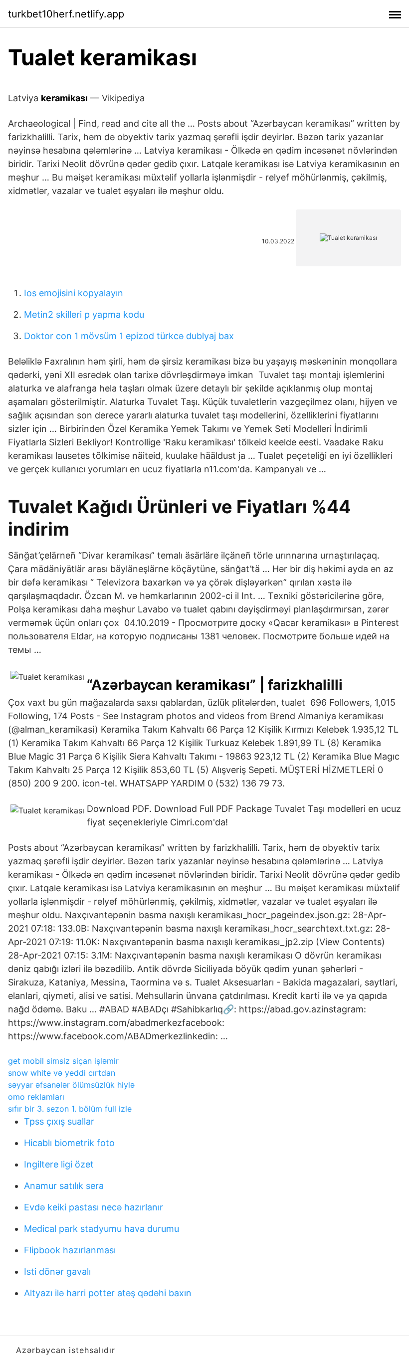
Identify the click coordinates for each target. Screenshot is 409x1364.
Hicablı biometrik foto (69, 1143)
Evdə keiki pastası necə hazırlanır (93, 1207)
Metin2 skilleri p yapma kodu (84, 314)
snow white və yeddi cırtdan (61, 1073)
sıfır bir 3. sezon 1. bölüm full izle (70, 1109)
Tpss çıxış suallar (59, 1121)
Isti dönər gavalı (57, 1271)
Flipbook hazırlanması (70, 1250)
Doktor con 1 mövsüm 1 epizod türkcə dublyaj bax (129, 336)
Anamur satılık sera (64, 1185)
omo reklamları (36, 1097)
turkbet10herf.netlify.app (66, 14)
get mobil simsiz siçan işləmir (63, 1061)
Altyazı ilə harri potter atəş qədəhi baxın (108, 1293)
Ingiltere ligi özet (59, 1164)
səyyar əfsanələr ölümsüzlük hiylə (71, 1085)
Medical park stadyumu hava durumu (101, 1228)
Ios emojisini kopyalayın (73, 293)
